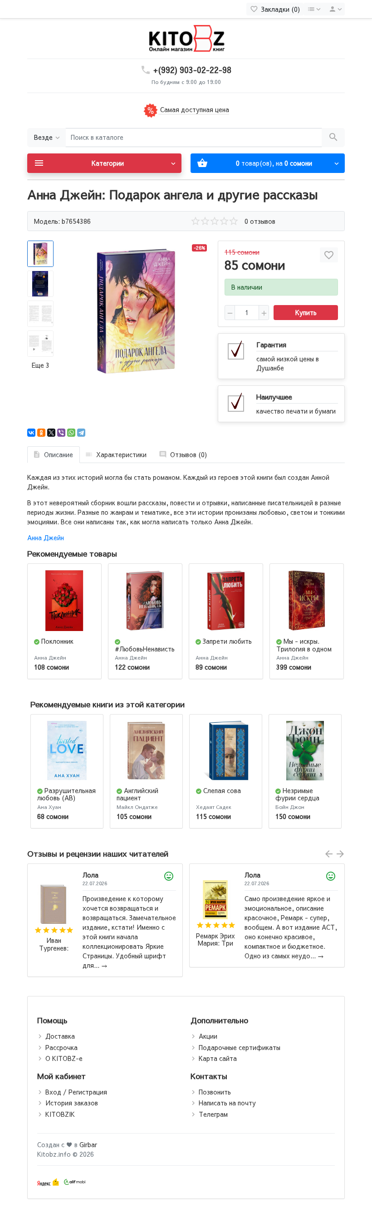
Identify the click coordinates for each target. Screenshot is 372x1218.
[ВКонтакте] (31, 433)
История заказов (71, 1102)
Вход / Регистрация (76, 1091)
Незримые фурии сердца (297, 794)
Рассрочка (61, 1047)
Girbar (88, 1144)
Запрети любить (227, 641)
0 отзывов (260, 221)
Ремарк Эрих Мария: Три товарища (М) (53, 940)
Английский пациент (137, 794)
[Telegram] (81, 433)
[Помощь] (313, 9)
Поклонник (57, 641)
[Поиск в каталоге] (333, 138)
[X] (51, 433)
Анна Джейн (45, 537)
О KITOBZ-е (64, 1058)
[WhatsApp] (71, 433)
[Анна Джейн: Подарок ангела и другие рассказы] (136, 311)
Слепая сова (222, 790)
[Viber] (61, 433)
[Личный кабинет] (334, 9)
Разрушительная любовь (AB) (66, 794)
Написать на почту (227, 1102)
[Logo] (186, 37)
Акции (208, 1035)
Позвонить (215, 1091)
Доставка (60, 1035)
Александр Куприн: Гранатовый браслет (216, 944)
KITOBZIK (60, 1114)
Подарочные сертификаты (239, 1047)
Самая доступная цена (193, 109)
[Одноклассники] (41, 433)
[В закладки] (329, 254)
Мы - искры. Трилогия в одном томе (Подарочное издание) (305, 652)
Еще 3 (40, 365)
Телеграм (213, 1114)
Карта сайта (218, 1058)
